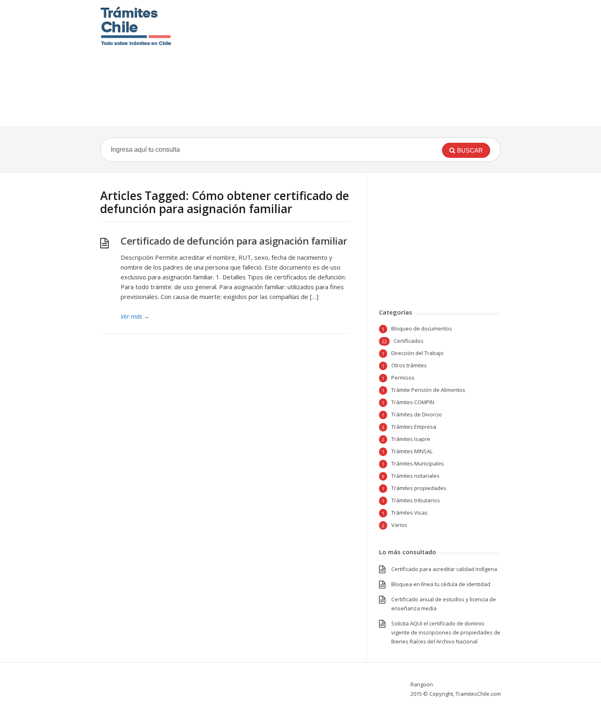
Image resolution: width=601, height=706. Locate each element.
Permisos (403, 377)
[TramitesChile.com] (136, 26)
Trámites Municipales (417, 463)
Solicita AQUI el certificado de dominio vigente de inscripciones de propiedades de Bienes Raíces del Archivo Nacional (445, 632)
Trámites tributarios (415, 500)
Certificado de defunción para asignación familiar (234, 240)
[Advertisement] (350, 63)
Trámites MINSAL (412, 451)
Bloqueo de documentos (421, 328)
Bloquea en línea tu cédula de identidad (440, 584)
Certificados (409, 340)
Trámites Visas (409, 512)
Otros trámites (409, 365)
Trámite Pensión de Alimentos (428, 389)
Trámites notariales (415, 475)
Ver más (135, 316)
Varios (399, 524)
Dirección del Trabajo (417, 353)
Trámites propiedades (418, 488)
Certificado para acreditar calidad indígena (444, 569)
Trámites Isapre (410, 439)
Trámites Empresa (413, 426)
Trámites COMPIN (412, 402)
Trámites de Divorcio (416, 414)
